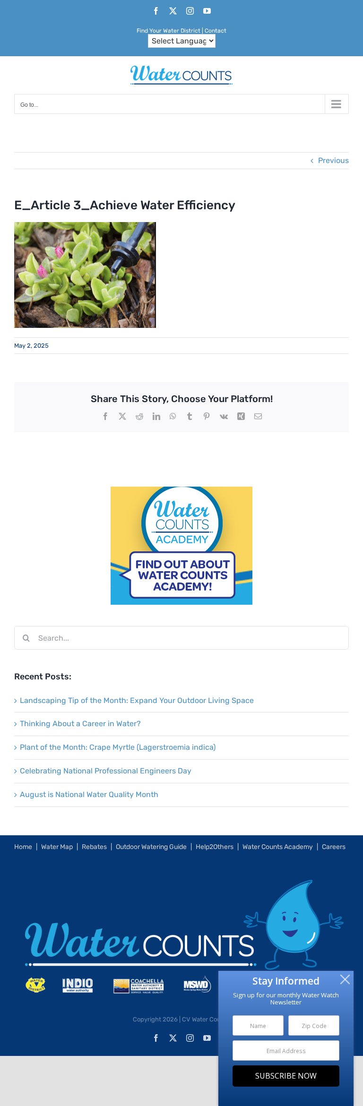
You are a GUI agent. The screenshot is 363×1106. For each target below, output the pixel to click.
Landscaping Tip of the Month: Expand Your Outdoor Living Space (137, 700)
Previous (333, 160)
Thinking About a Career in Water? (80, 723)
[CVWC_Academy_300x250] (181, 493)
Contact (215, 30)
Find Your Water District (168, 30)
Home (23, 847)
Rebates (94, 847)
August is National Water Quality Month (89, 794)
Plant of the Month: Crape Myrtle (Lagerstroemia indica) (118, 747)
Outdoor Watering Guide (151, 847)
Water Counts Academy (277, 847)
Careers (334, 847)
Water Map (57, 847)
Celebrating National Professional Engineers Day (105, 770)
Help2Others (214, 847)
